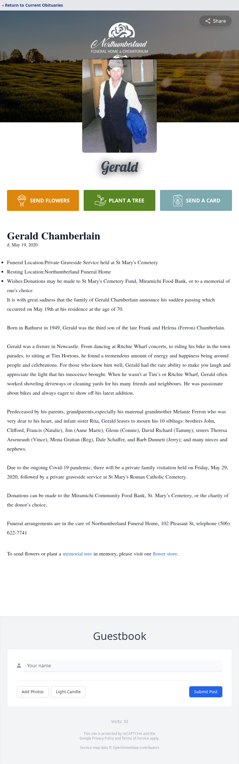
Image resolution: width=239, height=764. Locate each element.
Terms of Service (135, 738)
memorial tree (77, 553)
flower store (165, 553)
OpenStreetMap (126, 747)
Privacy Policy (103, 738)
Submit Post (205, 691)
